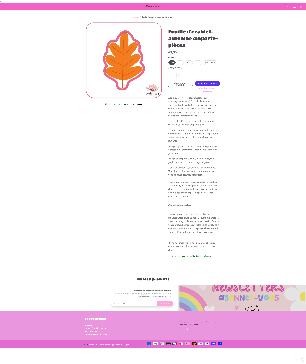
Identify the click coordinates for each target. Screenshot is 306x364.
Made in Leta (93, 344)
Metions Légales (91, 331)
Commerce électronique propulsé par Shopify (114, 344)
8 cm (180, 62)
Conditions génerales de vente (96, 334)
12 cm (198, 62)
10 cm (189, 62)
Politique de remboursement (95, 328)
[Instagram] (187, 329)
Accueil (136, 17)
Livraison (88, 325)
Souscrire (165, 303)
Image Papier (175, 67)
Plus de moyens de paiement (207, 90)
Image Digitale (210, 62)
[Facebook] (182, 329)
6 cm (172, 62)
